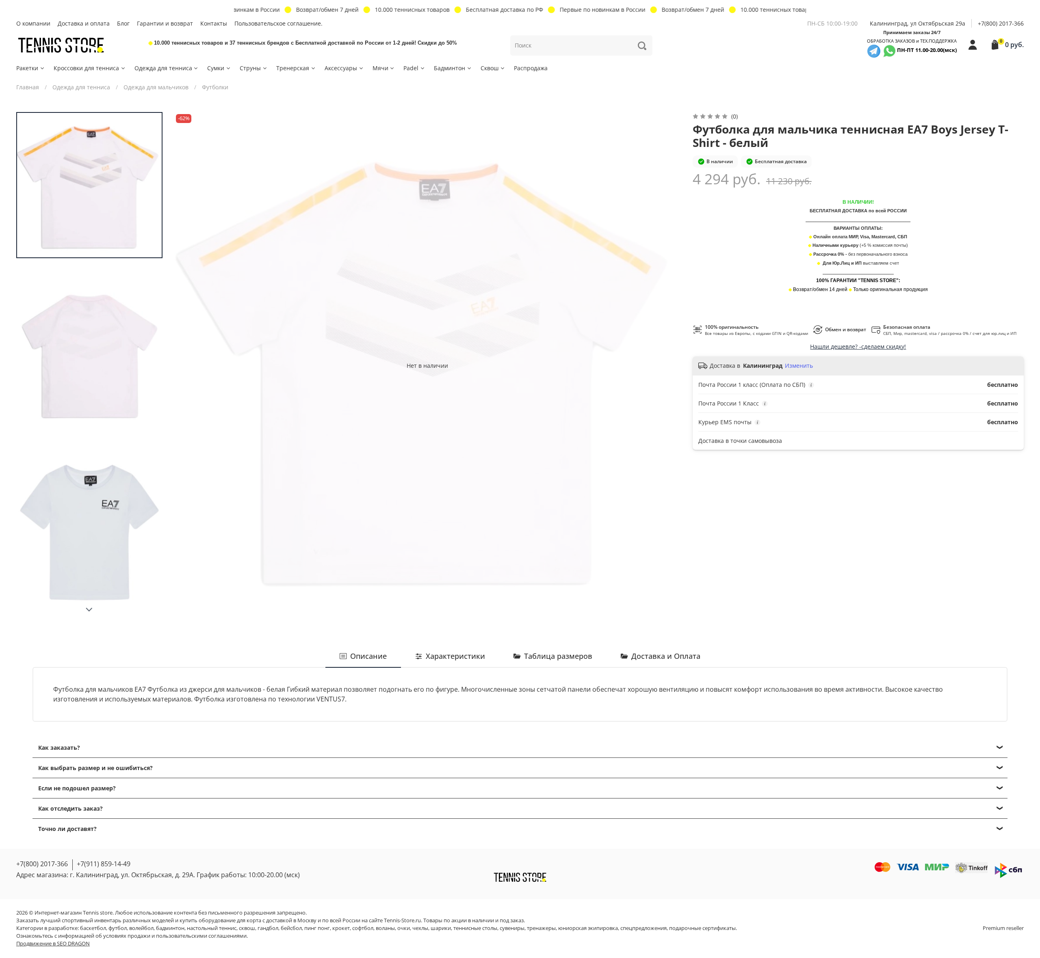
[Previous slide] (188, 365)
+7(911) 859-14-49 (103, 863)
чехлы (420, 928)
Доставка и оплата (84, 23)
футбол (117, 928)
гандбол (268, 928)
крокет (341, 928)
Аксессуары (341, 68)
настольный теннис (211, 928)
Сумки (215, 68)
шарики (441, 928)
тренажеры (541, 928)
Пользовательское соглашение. (278, 23)
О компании (33, 23)
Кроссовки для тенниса (86, 68)
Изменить (799, 365)
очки (403, 928)
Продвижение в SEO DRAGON (53, 943)
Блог (123, 23)
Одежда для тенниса (163, 68)
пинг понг (317, 928)
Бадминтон (449, 68)
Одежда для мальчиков (156, 87)
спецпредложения (643, 928)
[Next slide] (89, 609)
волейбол (141, 928)
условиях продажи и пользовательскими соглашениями (175, 935)
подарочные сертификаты (702, 928)
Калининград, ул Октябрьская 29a (917, 23)
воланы (385, 928)
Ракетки (27, 68)
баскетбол (93, 928)
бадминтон (170, 928)
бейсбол (291, 928)
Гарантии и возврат (165, 23)
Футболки (215, 87)
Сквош (489, 68)
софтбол (362, 928)
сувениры (512, 928)
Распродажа (531, 68)
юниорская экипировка (588, 928)
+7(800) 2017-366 (1001, 23)
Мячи (380, 68)
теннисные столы (475, 928)
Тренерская (292, 68)
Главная (27, 87)
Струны (250, 68)
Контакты (213, 23)
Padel (410, 68)
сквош (247, 928)
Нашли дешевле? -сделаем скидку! (858, 346)
